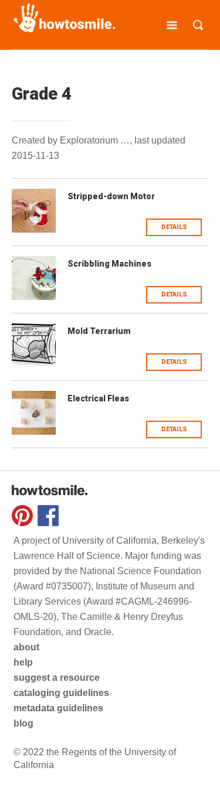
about (26, 647)
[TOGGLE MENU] (171, 25)
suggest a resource (56, 678)
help (23, 662)
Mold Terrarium (99, 331)
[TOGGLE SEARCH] (198, 25)
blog (23, 723)
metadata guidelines (58, 708)
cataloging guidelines (61, 693)
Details (174, 227)
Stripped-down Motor (111, 196)
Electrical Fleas (98, 398)
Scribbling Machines (109, 263)
